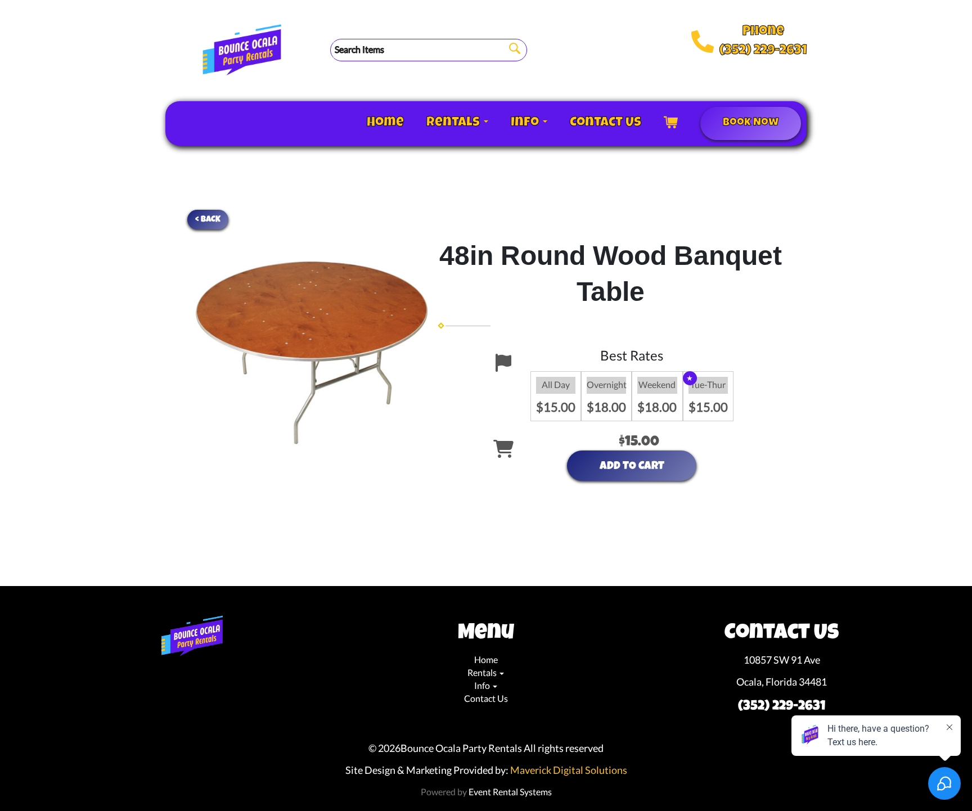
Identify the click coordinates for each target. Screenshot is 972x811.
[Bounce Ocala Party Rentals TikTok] (197, 676)
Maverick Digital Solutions (568, 770)
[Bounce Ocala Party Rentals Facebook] (179, 676)
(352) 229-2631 (763, 51)
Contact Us (605, 123)
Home (385, 123)
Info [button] (526, 123)
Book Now (750, 123)
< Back (207, 219)
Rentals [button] (454, 123)
